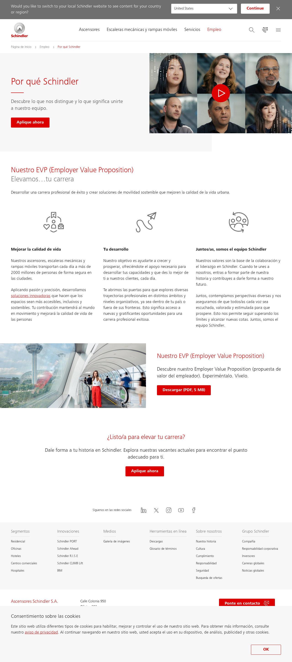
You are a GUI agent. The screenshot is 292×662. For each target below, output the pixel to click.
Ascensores (89, 30)
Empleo (214, 30)
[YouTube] (181, 510)
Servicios (192, 30)
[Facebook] (193, 510)
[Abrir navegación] (278, 30)
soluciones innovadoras (30, 296)
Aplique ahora (144, 471)
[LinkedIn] (143, 510)
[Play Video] (220, 93)
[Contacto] (265, 30)
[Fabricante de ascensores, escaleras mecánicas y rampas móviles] (19, 30)
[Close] (278, 9)
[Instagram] (168, 510)
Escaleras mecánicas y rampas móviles (142, 30)
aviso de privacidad (41, 633)
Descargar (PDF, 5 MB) (184, 390)
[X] (156, 510)
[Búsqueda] (252, 30)
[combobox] (204, 9)
